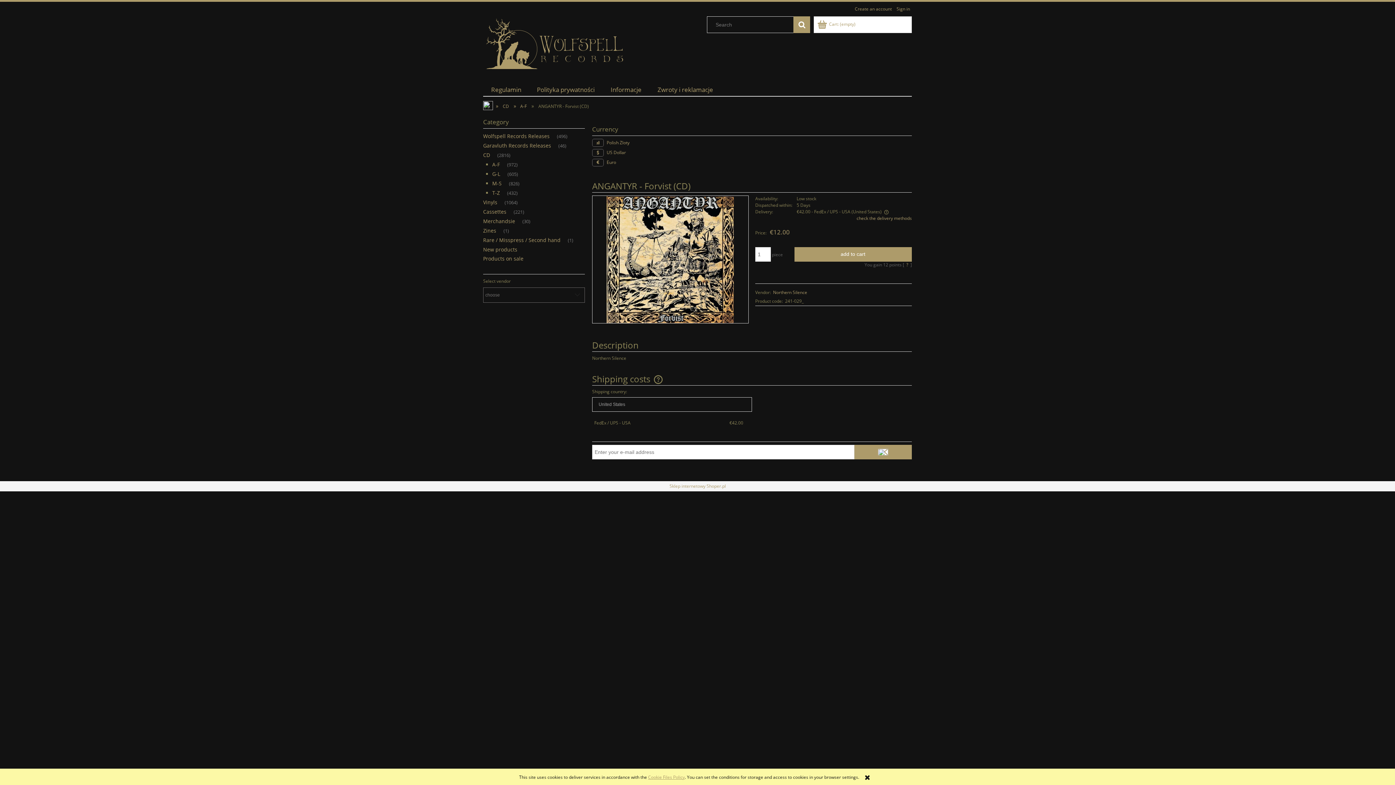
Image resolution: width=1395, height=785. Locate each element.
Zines (489, 230)
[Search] (801, 24)
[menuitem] (506, 90)
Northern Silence (790, 292)
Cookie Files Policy (666, 777)
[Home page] (555, 44)
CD (486, 155)
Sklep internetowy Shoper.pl (698, 486)
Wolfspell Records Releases (516, 136)
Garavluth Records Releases (517, 145)
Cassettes (494, 211)
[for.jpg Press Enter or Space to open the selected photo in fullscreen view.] (670, 259)
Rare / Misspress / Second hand (522, 240)
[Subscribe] (883, 452)
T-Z (496, 192)
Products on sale (503, 258)
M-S (497, 183)
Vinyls (490, 202)
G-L (496, 173)
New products (500, 249)
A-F (496, 164)
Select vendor (497, 281)
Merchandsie (499, 221)
